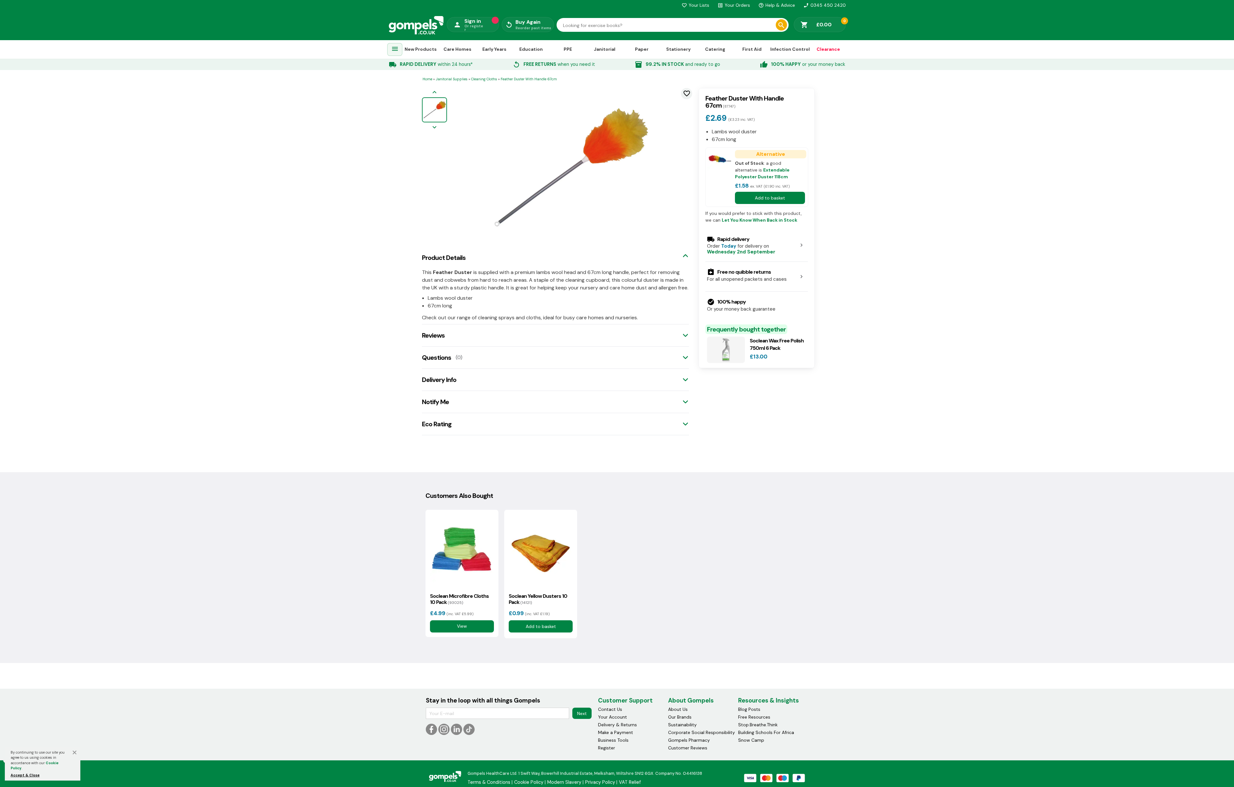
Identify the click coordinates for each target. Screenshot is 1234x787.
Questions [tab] (436, 357)
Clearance (828, 49)
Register (606, 748)
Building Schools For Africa (766, 732)
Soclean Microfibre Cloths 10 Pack (459, 599)
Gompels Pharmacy (689, 740)
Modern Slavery (564, 782)
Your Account (612, 717)
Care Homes (457, 49)
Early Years (494, 49)
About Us (678, 709)
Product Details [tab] (444, 257)
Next (582, 713)
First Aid (752, 49)
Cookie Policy (528, 782)
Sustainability (682, 725)
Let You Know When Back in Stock (759, 220)
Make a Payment (615, 732)
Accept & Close (25, 775)
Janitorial (604, 49)
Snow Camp (751, 740)
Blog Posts (749, 709)
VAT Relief (630, 782)
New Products (421, 49)
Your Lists (695, 5)
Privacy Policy (600, 782)
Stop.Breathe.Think (758, 725)
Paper (641, 49)
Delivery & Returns (617, 725)
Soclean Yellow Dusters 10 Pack (538, 599)
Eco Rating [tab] (437, 424)
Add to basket (770, 197)
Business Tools (613, 740)
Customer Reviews (687, 748)
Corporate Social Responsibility (701, 732)
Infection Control (790, 49)
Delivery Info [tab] (439, 380)
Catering (715, 49)
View (462, 626)
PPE (568, 49)
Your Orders (734, 5)
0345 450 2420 (824, 5)
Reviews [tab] (433, 335)
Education (531, 49)
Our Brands (680, 717)
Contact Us (610, 709)
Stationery (678, 49)
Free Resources (754, 717)
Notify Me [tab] (435, 402)
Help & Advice (776, 5)
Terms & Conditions (489, 782)
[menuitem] (395, 49)
